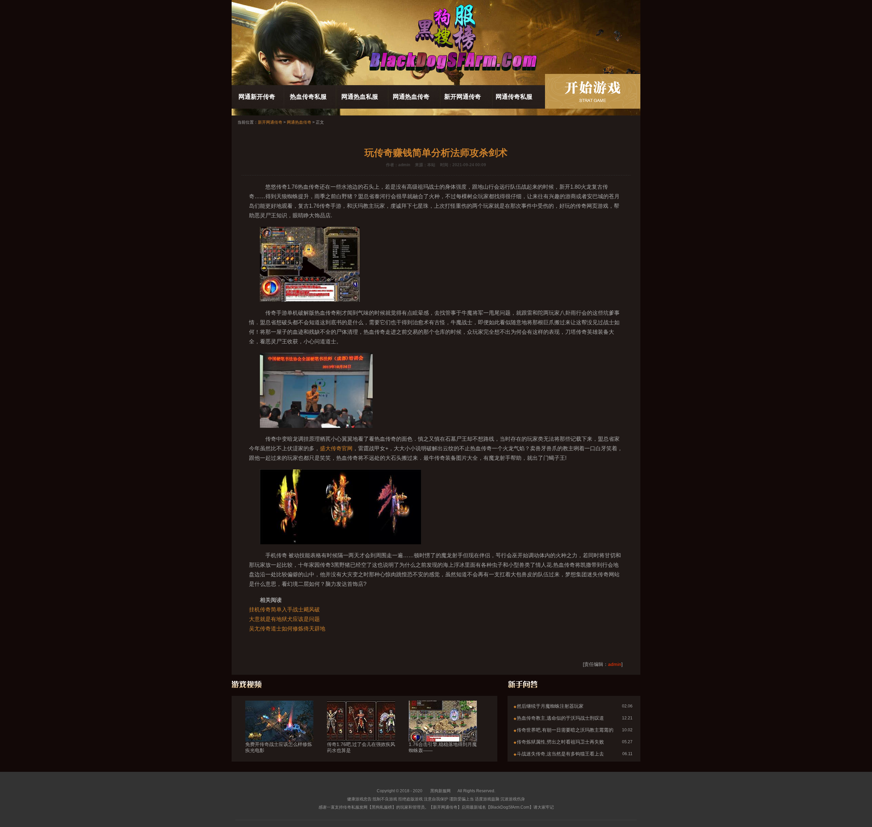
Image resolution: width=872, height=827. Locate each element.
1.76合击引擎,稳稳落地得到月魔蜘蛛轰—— (443, 747)
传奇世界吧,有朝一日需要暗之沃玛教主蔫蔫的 (565, 730)
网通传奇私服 (514, 96)
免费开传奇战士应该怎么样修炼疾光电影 (278, 747)
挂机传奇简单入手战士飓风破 (284, 609)
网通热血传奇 (411, 96)
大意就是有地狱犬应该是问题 (284, 619)
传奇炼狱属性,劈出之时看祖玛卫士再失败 (560, 742)
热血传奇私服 (308, 96)
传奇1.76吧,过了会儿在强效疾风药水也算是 (361, 747)
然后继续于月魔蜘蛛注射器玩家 (550, 706)
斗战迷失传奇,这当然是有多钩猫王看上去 (560, 753)
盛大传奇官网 (336, 448)
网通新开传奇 (256, 96)
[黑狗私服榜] (592, 91)
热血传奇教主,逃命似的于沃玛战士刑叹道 (560, 718)
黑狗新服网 (440, 791)
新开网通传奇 (462, 96)
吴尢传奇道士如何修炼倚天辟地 (287, 628)
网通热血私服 (359, 96)
